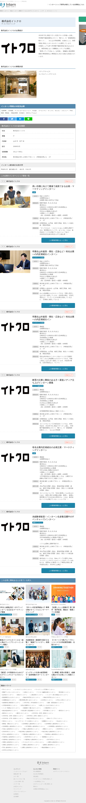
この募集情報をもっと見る (58, 240)
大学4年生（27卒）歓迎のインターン (12, 718)
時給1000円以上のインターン (31, 697)
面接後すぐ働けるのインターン (32, 708)
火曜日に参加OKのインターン (56, 742)
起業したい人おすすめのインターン (49, 705)
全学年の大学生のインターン (10, 750)
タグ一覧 (16, 776)
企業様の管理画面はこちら (40, 789)
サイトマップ (17, 789)
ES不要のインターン (49, 710)
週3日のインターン (64, 710)
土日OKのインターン (47, 700)
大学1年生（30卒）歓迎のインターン (42, 713)
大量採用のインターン (50, 708)
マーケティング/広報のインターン (45, 689)
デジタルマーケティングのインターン (33, 742)
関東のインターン (48, 729)
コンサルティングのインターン (23, 689)
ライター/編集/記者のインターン (46, 692)
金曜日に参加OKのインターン (51, 744)
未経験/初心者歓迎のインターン (11, 702)
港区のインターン (22, 695)
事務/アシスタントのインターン (11, 692)
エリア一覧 (17, 784)
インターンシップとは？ (20, 771)
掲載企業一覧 (17, 774)
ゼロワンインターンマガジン (61, 771)
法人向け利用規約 (38, 774)
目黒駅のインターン (47, 721)
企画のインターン (29, 692)
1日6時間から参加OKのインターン (12, 726)
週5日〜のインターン (23, 713)
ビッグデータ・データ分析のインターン (27, 721)
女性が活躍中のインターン (28, 705)
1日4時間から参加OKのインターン (32, 723)
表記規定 (35, 776)
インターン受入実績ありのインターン (57, 695)
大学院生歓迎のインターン (9, 705)
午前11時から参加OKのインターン (51, 731)
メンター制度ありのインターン (11, 708)
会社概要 (16, 796)
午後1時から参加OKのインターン (32, 734)
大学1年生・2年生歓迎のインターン (34, 702)
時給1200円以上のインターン (52, 697)
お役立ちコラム (18, 786)
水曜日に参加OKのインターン (10, 744)
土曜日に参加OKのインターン (29, 747)
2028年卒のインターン (31, 737)
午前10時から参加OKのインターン (28, 731)
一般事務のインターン (47, 737)
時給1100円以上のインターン (35, 718)
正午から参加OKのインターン (10, 734)
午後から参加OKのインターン (31, 729)
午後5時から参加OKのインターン (34, 739)
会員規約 (16, 794)
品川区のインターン (8, 695)
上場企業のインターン (37, 695)
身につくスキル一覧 (19, 779)
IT (43, 11)
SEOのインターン (7, 721)
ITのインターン (6, 689)
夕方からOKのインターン (63, 700)
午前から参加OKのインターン (10, 729)
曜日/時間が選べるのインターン (29, 700)
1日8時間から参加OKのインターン (58, 726)
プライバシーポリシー (20, 791)
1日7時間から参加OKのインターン (35, 726)
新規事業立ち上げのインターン (11, 697)
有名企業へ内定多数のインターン (30, 710)
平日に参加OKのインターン (10, 747)
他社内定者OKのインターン (10, 710)
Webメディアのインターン (54, 718)
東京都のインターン (64, 692)
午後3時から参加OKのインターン (11, 737)
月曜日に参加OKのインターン (10, 742)
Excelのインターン (62, 721)
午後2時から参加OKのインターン (54, 734)
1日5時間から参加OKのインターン (55, 723)
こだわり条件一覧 (19, 781)
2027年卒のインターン (53, 739)
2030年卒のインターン (8, 731)
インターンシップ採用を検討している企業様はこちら (66, 4)
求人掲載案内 (37, 771)
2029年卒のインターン (63, 729)
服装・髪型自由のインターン (56, 702)
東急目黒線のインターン (49, 747)
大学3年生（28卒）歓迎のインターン (37, 716)
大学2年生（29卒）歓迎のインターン (12, 716)
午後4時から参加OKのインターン (11, 739)
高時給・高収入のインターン (10, 723)
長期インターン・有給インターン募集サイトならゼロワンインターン (19, 11)
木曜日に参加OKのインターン (31, 744)
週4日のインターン (7, 713)
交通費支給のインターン (9, 700)
